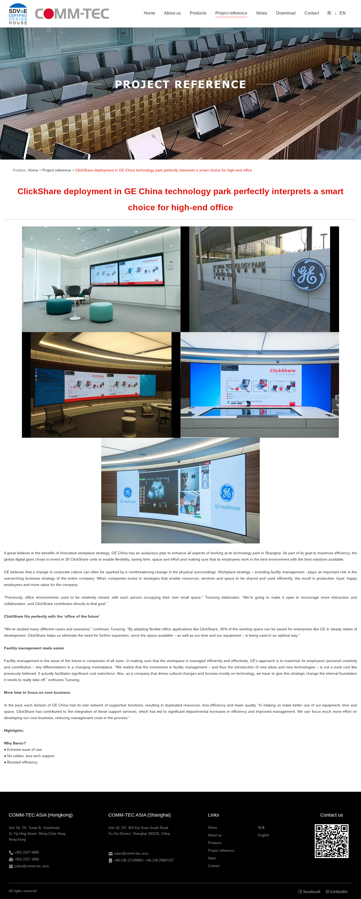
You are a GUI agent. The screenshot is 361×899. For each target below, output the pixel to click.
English (263, 835)
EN (343, 13)
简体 (261, 828)
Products (215, 843)
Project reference (56, 170)
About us (215, 835)
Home (33, 170)
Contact (214, 866)
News (212, 858)
